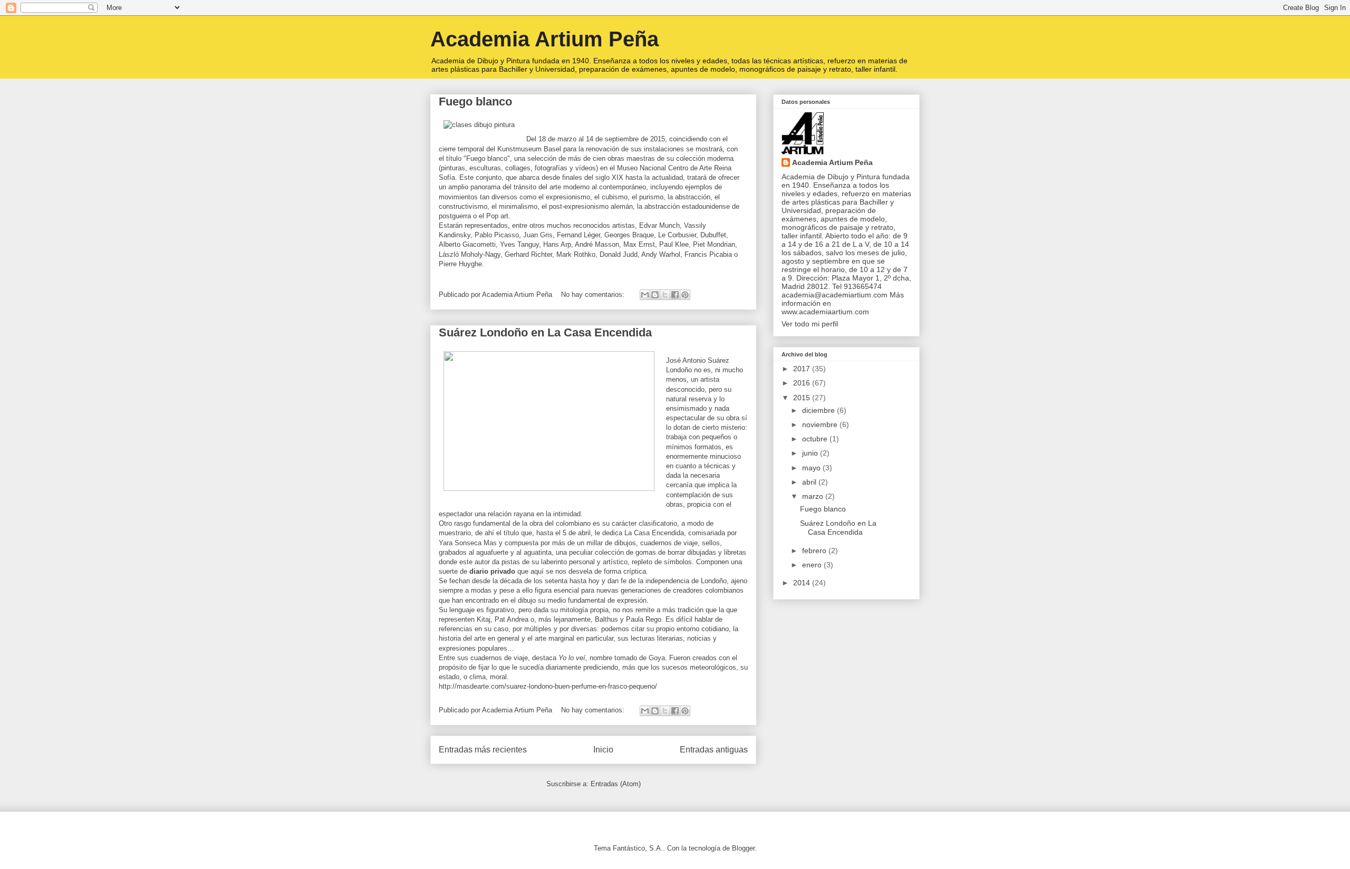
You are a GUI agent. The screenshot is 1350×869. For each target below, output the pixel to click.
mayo (812, 468)
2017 (802, 368)
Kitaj (483, 619)
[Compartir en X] (665, 294)
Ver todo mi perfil (810, 324)
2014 (802, 582)
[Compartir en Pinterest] (685, 294)
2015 (802, 397)
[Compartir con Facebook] (675, 294)
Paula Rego (643, 619)
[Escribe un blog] (655, 294)
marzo (813, 496)
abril (810, 482)
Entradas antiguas (714, 749)
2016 (802, 383)
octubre (816, 438)
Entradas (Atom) (616, 784)
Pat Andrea (511, 619)
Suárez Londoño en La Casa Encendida (545, 332)
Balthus (606, 619)
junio (811, 453)
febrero (815, 550)
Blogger (743, 848)
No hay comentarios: (593, 294)
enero (813, 565)
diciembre (819, 410)
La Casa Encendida (654, 533)
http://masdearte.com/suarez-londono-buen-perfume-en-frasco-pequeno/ (548, 686)
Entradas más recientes (483, 749)
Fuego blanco (475, 101)
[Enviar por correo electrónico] (645, 294)
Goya (657, 658)
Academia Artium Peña (544, 39)
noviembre (821, 424)
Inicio (603, 749)
